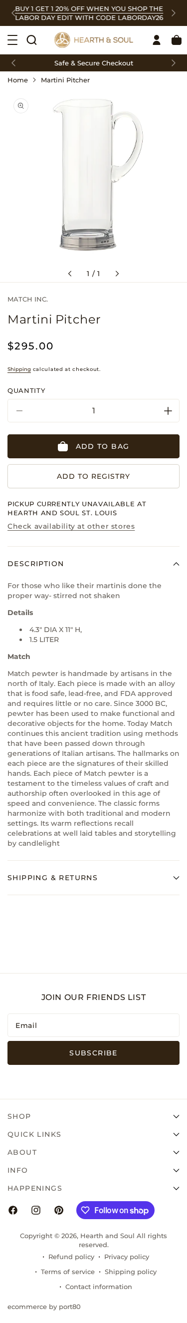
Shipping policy (131, 1272)
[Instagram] (35, 1210)
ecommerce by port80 (44, 1307)
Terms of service (68, 1272)
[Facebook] (12, 1210)
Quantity (26, 390)
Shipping (19, 369)
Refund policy (71, 1257)
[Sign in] (157, 40)
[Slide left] (70, 274)
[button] (31, 40)
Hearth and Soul (107, 1236)
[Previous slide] (13, 13)
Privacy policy (126, 1257)
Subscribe (93, 1052)
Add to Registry (93, 476)
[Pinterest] (58, 1210)
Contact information (98, 1287)
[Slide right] (117, 274)
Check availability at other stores (71, 526)
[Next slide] (174, 13)
